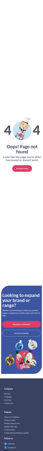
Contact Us (8, 403)
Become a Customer (21, 324)
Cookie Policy (9, 430)
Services (7, 394)
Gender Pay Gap (10, 427)
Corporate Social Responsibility (16, 433)
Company (8, 397)
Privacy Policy (9, 420)
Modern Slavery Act (12, 423)
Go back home (22, 168)
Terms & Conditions (12, 417)
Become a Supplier (21, 333)
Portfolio (7, 400)
